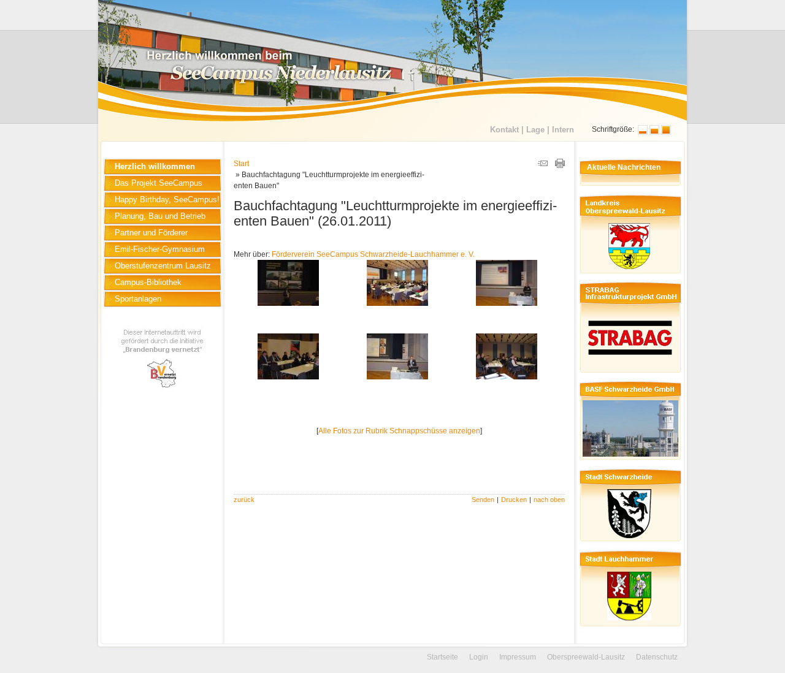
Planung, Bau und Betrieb (160, 216)
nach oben (549, 499)
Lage (535, 129)
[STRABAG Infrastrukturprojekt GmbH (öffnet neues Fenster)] (629, 374)
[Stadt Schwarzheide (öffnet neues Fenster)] (629, 543)
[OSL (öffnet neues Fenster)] (629, 275)
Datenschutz (657, 657)
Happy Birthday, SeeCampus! (167, 199)
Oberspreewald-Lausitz (586, 657)
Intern (563, 129)
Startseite (442, 657)
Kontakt (504, 129)
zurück (244, 499)
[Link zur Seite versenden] (543, 165)
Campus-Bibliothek (148, 282)
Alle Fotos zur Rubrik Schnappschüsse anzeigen (399, 431)
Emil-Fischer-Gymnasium (160, 249)
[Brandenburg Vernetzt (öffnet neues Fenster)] (162, 391)
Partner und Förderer (151, 232)
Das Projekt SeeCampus (158, 183)
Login (478, 657)
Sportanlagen (138, 298)
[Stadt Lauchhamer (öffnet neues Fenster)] (629, 628)
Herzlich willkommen (155, 166)
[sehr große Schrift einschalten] (666, 132)
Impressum (517, 657)
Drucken (514, 499)
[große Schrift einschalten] (654, 132)
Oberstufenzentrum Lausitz (163, 265)
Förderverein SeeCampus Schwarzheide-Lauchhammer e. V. (373, 254)
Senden (483, 499)
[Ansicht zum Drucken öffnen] (560, 165)
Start (241, 163)
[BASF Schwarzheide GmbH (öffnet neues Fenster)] (629, 461)
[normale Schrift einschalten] (643, 132)
